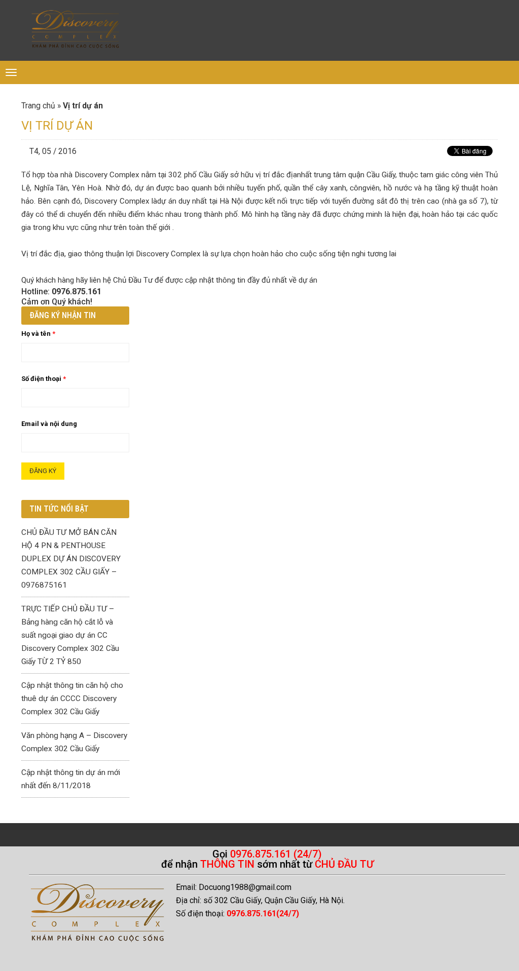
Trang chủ (38, 105)
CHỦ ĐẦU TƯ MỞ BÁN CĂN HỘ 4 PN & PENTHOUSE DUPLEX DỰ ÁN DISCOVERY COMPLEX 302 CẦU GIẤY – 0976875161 (71, 559)
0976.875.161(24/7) (263, 913)
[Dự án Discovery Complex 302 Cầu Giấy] (75, 30)
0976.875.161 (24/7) (276, 854)
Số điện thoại (43, 378)
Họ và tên (38, 333)
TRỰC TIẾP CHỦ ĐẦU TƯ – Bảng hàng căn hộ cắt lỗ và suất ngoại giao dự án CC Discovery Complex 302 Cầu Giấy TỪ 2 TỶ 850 (70, 635)
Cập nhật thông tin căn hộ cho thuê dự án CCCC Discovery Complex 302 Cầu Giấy (72, 698)
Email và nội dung (49, 424)
